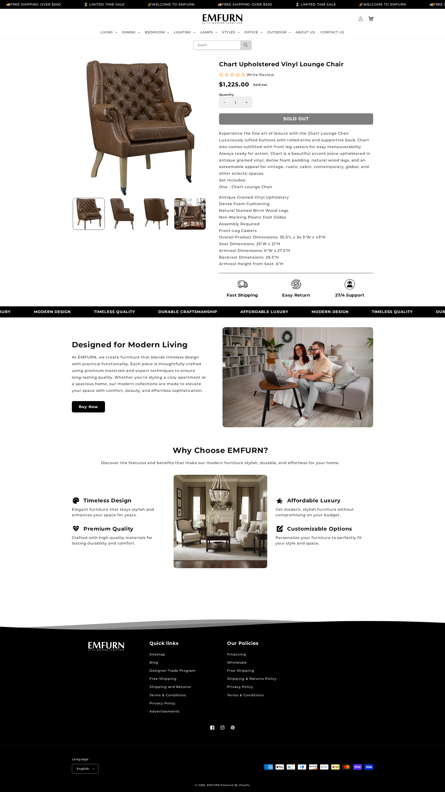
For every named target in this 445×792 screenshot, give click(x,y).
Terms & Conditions (167, 695)
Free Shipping (162, 679)
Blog (153, 662)
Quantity (226, 94)
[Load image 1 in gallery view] (89, 214)
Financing (236, 654)
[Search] (245, 45)
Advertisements (164, 711)
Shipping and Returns (170, 687)
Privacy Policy (162, 703)
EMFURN (213, 785)
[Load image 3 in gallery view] (156, 214)
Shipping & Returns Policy (252, 679)
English (83, 768)
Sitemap (157, 654)
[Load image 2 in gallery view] (122, 214)
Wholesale (237, 662)
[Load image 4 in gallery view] (190, 214)
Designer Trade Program (172, 670)
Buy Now (88, 407)
